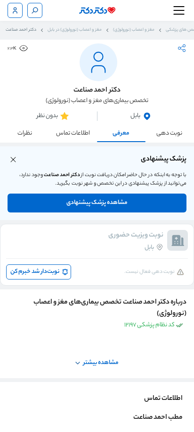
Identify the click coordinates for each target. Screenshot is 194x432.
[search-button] (34, 10)
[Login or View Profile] (15, 10)
